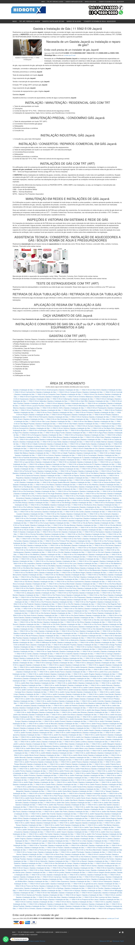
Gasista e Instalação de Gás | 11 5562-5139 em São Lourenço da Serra (86, 897)
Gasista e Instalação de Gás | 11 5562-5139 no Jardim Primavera (43, 777)
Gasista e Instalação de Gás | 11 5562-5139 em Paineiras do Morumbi (53, 466)
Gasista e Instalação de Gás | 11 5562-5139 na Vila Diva (77, 527)
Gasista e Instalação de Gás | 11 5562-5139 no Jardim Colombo (81, 701)
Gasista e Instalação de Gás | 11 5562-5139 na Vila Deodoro (35, 527)
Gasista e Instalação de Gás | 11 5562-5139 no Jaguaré (85, 665)
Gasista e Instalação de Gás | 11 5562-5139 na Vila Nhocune (35, 579)
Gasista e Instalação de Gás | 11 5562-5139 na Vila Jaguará (100, 559)
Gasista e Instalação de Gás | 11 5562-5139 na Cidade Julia (48, 446)
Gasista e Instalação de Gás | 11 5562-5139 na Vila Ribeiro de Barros (38, 606)
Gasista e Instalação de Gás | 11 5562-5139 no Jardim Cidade (57, 699)
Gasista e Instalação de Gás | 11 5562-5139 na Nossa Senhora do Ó (69, 464)
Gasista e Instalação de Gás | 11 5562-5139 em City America (82, 394)
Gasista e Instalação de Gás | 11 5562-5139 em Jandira (101, 895)
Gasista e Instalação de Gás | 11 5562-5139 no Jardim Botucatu (90, 685)
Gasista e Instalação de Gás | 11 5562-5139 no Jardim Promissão (90, 777)
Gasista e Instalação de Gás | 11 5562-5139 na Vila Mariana (101, 568)
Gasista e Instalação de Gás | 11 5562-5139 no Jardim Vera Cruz (90, 832)
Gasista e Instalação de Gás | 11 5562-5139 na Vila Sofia (40, 624)
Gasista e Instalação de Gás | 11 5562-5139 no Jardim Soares (45, 818)
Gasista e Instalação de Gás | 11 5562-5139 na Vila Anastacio (56, 491)
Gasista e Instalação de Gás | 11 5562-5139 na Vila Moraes (43, 575)
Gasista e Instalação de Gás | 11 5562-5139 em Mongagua (101, 890)
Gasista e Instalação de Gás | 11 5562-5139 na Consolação (76, 455)
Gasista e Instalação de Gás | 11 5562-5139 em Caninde (102, 392)
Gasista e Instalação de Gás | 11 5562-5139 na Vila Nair (59, 577)
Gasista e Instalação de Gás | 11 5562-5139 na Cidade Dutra (68, 444)
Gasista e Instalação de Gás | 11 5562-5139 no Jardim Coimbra (36, 701)
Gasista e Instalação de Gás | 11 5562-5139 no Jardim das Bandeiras (90, 708)
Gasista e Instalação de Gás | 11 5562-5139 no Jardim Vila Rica (64, 836)
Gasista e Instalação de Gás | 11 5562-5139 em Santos (77, 865)
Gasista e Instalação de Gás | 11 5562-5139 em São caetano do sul (96, 863)
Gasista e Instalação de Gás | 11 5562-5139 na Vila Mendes (43, 557)
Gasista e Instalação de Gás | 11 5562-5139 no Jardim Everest (43, 721)
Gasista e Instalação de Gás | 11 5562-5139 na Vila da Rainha (71, 523)
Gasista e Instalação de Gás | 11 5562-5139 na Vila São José (81, 620)
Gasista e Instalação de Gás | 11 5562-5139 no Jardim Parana (60, 762)
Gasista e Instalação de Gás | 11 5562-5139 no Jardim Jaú (41, 739)
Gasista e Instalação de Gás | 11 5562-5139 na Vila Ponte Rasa (89, 599)
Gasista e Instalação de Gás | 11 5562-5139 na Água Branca (69, 430)
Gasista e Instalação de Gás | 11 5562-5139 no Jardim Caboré (71, 687)
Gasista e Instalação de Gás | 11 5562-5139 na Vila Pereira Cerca (42, 595)
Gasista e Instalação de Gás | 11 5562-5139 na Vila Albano (33, 484)
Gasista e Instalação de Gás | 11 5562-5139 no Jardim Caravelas (42, 694)
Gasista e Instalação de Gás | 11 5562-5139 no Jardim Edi (80, 717)
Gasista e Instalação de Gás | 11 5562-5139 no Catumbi (52, 654)
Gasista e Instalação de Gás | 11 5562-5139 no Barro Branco (85, 638)
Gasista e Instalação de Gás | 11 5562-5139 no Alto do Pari (59, 635)
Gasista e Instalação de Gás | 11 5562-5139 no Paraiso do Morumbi (88, 847)
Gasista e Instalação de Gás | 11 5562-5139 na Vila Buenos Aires (73, 505)
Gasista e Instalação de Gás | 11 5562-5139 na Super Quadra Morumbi (44, 482)
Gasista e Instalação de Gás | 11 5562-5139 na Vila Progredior (74, 602)
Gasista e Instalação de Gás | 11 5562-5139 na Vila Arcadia (64, 496)
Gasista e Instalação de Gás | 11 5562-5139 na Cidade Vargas (99, 453)
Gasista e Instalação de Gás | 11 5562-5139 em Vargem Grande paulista (90, 872)
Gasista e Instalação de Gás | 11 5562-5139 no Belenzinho (58, 640)
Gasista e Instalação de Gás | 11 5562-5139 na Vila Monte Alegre (62, 572)
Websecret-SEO (105, 941)
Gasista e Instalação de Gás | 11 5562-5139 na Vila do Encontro (58, 530)
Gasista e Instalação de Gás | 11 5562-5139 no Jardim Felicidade (89, 721)
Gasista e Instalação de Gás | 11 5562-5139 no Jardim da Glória (64, 703)
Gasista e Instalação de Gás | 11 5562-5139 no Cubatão (45, 906)
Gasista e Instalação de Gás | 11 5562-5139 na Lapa (78, 460)
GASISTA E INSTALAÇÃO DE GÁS (74, 1)
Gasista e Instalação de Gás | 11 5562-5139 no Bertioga (43, 888)
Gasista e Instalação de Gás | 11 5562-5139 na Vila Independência (64, 554)
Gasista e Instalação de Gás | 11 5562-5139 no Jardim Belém (55, 683)
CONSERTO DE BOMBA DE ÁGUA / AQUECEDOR (111, 1)
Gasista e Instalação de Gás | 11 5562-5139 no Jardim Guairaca (59, 726)
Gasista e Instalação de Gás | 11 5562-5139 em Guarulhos (94, 868)
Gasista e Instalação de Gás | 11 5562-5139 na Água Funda (44, 432)
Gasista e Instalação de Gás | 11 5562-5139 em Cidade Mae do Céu (74, 448)
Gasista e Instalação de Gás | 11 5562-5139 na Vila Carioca (83, 509)
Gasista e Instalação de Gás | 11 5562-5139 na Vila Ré (54, 604)
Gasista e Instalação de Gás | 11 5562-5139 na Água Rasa (86, 432)
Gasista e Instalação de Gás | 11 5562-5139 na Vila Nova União (35, 586)
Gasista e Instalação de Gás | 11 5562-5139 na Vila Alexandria (56, 487)
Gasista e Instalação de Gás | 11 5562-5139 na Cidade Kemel (92, 446)
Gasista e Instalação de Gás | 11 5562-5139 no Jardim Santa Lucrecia (53, 789)
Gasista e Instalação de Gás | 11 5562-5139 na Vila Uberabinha (81, 629)
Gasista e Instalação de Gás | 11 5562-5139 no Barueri (68, 861)
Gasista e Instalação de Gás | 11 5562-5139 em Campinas (40, 877)
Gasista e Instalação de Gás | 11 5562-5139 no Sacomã (65, 793)
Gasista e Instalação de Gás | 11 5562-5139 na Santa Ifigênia (90, 478)
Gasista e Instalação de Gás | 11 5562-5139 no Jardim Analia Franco (41, 672)
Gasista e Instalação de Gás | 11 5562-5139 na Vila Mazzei (100, 507)
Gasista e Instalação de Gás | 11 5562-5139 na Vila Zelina (100, 631)
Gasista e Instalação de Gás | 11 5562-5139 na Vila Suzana (56, 626)
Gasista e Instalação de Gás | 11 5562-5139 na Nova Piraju (43, 854)
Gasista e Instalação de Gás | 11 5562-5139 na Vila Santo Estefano (61, 615)
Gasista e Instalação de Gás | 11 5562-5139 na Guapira (39, 460)
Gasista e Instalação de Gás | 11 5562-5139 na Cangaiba (59, 439)
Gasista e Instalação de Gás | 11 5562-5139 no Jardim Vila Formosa (77, 834)
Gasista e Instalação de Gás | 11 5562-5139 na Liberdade (56, 462)
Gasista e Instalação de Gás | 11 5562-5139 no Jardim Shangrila (64, 816)
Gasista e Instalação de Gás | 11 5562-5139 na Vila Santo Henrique (49, 617)
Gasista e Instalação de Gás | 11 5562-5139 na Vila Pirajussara (63, 597)
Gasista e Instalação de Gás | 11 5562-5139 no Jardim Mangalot (91, 744)
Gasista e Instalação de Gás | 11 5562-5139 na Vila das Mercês (99, 525)
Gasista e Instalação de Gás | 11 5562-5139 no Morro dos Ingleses (48, 843)
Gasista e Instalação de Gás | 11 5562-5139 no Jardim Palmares (74, 760)
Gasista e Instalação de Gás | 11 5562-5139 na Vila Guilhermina (59, 550)
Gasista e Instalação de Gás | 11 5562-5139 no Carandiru (80, 651)
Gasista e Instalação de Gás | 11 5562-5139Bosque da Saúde (34, 642)
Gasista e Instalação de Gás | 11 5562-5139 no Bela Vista (83, 437)
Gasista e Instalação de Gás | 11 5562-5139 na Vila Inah (84, 552)
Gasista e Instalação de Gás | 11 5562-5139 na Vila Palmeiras (99, 588)
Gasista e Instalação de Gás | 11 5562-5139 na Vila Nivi (77, 579)
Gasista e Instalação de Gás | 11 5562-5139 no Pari (82, 796)
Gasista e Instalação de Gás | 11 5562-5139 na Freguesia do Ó (61, 457)
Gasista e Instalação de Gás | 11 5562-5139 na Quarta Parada (34, 473)
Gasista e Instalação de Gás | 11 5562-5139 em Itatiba (55, 908)
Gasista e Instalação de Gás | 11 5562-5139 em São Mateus (72, 421)
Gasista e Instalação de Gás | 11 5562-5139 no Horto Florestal (84, 658)
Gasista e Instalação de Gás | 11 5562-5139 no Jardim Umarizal (57, 829)
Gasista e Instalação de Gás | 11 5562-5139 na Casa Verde (40, 442)
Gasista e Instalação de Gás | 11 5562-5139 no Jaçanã (45, 665)
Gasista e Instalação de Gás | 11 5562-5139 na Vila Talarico (100, 626)
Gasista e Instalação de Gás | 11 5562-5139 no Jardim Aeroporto (64, 667)
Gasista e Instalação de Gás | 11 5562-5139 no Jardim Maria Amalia (76, 746)
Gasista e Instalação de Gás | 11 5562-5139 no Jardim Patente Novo (96, 764)
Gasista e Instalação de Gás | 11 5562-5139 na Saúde (71, 480)
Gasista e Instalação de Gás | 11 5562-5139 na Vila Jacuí (58, 559)
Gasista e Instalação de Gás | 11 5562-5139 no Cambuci (73, 647)
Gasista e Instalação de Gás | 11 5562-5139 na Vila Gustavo (83, 532)
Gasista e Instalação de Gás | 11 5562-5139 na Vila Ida (44, 552)
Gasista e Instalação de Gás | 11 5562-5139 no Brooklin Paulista (53, 645)
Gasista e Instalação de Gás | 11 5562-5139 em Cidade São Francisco (62, 451)
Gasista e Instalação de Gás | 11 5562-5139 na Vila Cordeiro (46, 520)
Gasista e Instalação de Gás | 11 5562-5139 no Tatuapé (91, 791)
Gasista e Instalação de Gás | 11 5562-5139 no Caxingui (93, 654)
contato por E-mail (69, 55)
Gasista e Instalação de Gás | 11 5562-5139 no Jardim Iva (63, 737)
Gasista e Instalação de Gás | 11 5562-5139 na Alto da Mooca (78, 633)
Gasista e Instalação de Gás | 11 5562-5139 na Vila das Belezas (53, 525)
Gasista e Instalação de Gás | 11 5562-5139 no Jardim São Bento (54, 800)
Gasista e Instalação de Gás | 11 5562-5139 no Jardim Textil (43, 825)
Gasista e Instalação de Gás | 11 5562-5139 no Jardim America (47, 669)
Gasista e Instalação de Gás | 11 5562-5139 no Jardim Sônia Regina (92, 818)
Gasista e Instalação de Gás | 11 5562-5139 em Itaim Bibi (67, 401)
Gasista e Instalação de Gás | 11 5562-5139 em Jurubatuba (85, 403)
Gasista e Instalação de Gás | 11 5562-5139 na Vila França (73, 543)
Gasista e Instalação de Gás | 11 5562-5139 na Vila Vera (58, 631)
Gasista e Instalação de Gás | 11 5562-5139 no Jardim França (79, 723)
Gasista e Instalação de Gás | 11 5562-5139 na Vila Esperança (82, 536)
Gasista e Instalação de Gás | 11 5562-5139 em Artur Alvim (80, 390)
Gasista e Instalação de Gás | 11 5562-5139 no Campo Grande (52, 649)
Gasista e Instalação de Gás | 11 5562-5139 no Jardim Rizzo (100, 782)
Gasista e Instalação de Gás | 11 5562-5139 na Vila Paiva (56, 588)
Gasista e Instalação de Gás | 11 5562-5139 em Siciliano (33, 426)
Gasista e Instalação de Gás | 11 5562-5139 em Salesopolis (91, 881)
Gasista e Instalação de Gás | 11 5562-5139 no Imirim (101, 660)
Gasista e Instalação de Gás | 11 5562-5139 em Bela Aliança (40, 437)
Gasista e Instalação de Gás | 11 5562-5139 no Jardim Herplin (72, 730)
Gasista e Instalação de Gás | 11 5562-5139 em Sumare (73, 426)
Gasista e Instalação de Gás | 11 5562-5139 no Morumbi (68, 845)
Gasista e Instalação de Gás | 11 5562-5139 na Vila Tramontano (35, 629)
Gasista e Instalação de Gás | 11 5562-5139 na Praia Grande (51, 868)
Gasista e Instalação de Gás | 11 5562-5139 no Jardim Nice (47, 757)
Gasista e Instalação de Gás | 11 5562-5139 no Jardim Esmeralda (59, 719)
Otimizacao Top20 (118, 941)
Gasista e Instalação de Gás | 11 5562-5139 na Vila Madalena (99, 563)
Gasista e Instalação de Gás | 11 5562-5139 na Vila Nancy (101, 577)
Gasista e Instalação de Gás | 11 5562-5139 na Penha (78, 469)
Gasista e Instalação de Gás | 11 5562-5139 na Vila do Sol (40, 532)
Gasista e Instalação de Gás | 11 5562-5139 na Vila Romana (85, 606)
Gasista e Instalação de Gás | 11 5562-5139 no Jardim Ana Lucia (88, 672)
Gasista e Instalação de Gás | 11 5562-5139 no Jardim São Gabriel (88, 805)
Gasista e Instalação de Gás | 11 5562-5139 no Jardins (93, 838)
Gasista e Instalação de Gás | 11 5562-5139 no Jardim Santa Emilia (62, 787)
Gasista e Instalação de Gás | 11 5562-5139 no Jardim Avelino (91, 678)
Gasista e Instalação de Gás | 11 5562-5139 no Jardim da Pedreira (54, 705)
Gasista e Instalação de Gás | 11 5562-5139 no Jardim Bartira (72, 681)
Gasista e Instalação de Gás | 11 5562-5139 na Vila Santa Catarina (42, 611)
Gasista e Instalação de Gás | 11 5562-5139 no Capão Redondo (36, 651)
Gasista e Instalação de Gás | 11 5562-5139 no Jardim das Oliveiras (63, 712)
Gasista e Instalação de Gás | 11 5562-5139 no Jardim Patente (49, 764)
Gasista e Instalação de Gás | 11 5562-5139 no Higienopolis (40, 658)
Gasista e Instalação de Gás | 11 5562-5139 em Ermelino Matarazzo (69, 396)
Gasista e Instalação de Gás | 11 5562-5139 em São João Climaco (92, 419)
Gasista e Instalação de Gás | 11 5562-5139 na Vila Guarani (76, 547)
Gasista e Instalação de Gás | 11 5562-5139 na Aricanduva (62, 435)
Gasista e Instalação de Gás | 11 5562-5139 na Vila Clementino (75, 516)
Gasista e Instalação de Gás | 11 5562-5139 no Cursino (67, 656)
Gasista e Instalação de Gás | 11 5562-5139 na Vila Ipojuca (86, 557)
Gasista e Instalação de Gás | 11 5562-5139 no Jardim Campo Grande (51, 692)
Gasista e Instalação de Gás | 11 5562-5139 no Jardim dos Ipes (99, 714)
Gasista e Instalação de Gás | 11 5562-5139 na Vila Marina (78, 473)
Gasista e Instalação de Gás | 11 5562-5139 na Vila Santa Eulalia (90, 611)
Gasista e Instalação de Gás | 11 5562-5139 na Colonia (34, 455)
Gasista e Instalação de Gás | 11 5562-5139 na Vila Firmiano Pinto (46, 541)
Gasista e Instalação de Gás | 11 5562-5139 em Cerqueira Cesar (37, 394)
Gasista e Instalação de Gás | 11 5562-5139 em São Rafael (56, 424)
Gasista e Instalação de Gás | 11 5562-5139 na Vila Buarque (93, 502)
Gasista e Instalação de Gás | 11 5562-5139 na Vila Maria (76, 566)
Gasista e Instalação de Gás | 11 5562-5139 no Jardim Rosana (79, 784)
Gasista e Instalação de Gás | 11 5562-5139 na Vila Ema (64, 534)
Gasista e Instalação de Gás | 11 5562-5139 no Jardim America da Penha (96, 669)
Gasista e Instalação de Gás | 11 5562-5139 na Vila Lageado (77, 561)
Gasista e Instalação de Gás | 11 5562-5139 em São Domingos (46, 419)
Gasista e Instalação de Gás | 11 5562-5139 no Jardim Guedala (91, 728)
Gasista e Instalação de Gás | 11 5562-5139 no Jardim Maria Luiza (64, 748)
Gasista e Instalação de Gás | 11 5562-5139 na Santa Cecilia (45, 478)
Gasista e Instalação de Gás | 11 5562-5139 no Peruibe (84, 888)
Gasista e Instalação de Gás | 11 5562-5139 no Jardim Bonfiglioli (44, 685)
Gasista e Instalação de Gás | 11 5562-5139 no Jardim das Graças (76, 710)
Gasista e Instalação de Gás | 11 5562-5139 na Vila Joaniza (34, 561)
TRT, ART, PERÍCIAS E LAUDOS (55, 1)
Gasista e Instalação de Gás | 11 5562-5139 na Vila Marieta (100, 466)
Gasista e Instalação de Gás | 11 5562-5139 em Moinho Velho (41, 408)
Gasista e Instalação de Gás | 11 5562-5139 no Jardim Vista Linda (50, 838)
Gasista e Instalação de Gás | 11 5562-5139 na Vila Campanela (56, 507)
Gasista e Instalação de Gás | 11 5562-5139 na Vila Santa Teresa (74, 613)
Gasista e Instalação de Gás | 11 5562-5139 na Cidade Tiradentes (52, 453)
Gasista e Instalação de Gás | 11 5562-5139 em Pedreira (61, 410)
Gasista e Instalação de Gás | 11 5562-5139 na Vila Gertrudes (49, 545)
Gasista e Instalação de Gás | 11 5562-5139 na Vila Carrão (63, 511)
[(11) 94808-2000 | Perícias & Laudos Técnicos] (28, 10)
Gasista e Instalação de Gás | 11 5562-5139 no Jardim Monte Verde (63, 755)
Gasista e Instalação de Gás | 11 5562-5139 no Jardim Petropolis (75, 773)
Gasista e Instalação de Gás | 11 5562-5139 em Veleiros (49, 428)
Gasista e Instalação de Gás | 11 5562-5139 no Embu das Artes (38, 897)
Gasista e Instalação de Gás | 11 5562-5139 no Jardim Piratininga (60, 775)
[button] (6, 939)
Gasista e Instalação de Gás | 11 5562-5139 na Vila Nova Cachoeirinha (59, 581)
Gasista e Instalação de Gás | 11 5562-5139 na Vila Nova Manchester (50, 584)
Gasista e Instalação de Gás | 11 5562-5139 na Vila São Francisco (97, 617)
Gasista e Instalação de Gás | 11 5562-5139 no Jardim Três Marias (88, 825)
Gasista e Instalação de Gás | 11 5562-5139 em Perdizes (102, 410)
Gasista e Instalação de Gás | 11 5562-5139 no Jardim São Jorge (75, 807)
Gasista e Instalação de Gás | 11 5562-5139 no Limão (67, 841)
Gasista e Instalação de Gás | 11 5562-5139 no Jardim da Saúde (42, 708)
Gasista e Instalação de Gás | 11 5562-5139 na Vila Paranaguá (35, 590)
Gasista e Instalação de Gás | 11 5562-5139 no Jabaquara (73, 662)
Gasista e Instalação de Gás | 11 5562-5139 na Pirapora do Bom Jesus (73, 899)
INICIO (43, 1)
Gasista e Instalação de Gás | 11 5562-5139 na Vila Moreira (86, 575)
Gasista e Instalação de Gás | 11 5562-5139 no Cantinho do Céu (97, 649)
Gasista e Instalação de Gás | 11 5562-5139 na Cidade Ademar (84, 442)
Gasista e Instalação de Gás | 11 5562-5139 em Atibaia (58, 886)
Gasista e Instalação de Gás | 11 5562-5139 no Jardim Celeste (76, 696)
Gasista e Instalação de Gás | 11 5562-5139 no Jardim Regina (75, 780)
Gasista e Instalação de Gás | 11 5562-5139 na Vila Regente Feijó (97, 604)
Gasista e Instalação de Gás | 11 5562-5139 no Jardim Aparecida (58, 676)
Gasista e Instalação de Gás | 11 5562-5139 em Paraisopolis (85, 408)
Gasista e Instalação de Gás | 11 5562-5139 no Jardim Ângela (72, 674)
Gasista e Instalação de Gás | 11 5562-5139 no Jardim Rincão (55, 782)
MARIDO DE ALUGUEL (90, 1)
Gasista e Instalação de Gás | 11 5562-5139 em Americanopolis (35, 390)
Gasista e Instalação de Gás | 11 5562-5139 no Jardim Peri (95, 771)
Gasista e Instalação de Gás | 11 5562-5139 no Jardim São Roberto (92, 811)
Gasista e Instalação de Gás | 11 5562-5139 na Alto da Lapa (34, 633)
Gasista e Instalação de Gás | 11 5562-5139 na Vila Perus (86, 595)
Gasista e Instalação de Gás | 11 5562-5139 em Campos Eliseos (59, 392)
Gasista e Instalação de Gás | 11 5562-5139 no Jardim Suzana (75, 820)
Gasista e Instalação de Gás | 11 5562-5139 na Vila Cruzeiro (90, 520)
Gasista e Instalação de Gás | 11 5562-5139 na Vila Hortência (69, 856)
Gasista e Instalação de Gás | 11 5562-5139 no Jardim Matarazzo (46, 678)
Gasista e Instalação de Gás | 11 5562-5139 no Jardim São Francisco (39, 805)
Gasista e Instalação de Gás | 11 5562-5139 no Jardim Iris (40, 735)
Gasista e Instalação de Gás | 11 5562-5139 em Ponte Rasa (99, 471)
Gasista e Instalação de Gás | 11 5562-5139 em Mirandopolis (66, 405)
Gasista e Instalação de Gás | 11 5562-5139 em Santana (68, 417)
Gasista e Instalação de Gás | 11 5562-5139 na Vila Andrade (101, 491)
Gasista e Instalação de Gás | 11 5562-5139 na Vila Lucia (56, 563)
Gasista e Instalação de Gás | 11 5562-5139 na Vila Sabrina (62, 608)
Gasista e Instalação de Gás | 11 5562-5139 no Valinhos (66, 875)
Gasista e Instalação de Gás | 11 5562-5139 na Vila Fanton (61, 539)
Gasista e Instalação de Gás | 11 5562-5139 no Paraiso (43, 847)
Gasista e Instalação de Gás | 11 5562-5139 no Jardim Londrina (64, 741)
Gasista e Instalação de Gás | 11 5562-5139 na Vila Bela (70, 500)
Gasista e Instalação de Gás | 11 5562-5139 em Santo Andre (36, 865)
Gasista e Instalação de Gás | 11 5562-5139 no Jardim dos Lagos (36, 717)
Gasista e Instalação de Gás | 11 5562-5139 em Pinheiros (73, 412)
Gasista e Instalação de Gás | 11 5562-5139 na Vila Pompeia (44, 599)
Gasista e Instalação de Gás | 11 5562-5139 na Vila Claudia (44, 514)
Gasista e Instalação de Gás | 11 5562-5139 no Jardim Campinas (58, 690)
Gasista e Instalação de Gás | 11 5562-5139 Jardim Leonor (84, 739)
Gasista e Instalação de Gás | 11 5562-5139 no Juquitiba (92, 902)
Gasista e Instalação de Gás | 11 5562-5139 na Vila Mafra (35, 566)
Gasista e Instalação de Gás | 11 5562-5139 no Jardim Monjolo (74, 753)
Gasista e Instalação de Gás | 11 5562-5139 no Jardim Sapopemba (79, 814)
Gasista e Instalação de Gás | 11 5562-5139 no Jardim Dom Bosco (52, 714)
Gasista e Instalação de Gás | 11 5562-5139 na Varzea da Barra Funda (95, 482)
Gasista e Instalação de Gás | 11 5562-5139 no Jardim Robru (34, 784)
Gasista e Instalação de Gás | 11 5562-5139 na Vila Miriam (34, 570)
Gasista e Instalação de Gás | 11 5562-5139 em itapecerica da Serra (66, 879)
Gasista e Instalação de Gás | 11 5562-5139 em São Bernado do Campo (46, 863)
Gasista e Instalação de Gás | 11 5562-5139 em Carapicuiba (80, 892)
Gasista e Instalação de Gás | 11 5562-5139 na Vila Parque (79, 590)
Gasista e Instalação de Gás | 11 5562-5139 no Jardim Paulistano (81, 766)
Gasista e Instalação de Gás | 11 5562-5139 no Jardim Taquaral (59, 823)
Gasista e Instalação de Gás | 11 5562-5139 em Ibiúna (52, 902)
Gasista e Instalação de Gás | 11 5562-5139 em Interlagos (93, 399)
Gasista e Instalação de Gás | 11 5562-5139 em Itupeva (85, 906)
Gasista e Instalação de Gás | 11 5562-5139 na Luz (95, 462)
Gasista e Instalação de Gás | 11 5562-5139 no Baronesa (43, 638)
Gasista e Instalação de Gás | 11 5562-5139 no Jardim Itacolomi (84, 735)
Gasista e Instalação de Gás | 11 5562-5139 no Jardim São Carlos (46, 802)
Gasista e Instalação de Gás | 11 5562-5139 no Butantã (33, 647)
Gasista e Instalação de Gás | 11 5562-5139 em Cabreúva (67, 904)
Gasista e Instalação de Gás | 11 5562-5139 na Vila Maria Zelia (92, 428)
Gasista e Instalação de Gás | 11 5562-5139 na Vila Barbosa (90, 498)
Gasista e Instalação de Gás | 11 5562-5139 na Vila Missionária (78, 570)
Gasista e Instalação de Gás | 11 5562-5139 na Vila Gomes (92, 545)
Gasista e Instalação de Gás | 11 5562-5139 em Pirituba (91, 414)
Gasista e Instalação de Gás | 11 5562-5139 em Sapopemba (99, 424)
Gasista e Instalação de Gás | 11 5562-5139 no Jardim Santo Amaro (66, 798)
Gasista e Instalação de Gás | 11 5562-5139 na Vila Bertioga (49, 502)
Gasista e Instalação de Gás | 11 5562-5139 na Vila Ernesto (38, 536)
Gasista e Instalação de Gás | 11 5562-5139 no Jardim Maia (47, 744)
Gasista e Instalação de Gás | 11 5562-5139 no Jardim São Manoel (59, 809)
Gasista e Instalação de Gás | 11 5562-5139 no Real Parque (42, 796)
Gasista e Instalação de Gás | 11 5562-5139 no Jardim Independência (57, 732)
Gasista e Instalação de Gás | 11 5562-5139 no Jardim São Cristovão (95, 802)
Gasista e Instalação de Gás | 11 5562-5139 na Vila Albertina (77, 484)
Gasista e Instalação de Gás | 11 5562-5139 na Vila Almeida (100, 487)
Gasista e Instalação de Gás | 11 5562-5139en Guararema (48, 881)
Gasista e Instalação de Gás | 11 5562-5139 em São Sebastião (36, 892)
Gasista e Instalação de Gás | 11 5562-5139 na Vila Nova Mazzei (98, 584)
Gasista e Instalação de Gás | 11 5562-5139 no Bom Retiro (100, 640)
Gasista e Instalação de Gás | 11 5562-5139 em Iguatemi (61, 660)
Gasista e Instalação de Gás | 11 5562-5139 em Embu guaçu (83, 877)
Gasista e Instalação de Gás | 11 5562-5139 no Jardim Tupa (72, 827)
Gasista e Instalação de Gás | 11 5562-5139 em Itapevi (62, 895)
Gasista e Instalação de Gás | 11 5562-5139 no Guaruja (60, 890)
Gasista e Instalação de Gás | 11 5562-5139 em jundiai (45, 872)
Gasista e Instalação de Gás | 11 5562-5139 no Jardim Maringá (46, 750)
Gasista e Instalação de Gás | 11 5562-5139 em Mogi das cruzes (67, 870)
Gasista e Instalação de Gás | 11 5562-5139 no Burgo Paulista (99, 645)
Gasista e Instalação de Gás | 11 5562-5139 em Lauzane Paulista (88, 854)
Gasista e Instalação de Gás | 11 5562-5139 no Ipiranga (32, 662)
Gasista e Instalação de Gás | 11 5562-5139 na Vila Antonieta (84, 493)
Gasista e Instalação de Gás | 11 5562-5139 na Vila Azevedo (46, 498)
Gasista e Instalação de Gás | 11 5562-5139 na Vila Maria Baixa (56, 568)
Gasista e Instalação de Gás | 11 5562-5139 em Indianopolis (51, 399)
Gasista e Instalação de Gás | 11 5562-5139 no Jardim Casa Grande (90, 694)
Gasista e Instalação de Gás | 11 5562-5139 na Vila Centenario (89, 514)
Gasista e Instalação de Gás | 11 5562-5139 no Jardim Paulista (35, 766)
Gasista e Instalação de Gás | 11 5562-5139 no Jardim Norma (91, 757)
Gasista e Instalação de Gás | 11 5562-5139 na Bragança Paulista (98, 908)
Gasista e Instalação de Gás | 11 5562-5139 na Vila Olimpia (80, 586)
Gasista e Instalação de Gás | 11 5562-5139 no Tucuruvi (92, 843)
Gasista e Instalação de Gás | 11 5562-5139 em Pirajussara (50, 414)
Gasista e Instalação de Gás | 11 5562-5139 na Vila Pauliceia (56, 593)
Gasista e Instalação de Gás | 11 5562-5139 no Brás (75, 642)
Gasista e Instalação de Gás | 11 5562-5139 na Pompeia (57, 471)
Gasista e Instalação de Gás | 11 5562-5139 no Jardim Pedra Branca (66, 769)
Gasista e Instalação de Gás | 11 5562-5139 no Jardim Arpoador (49, 859)
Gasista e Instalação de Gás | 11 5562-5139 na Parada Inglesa (36, 469)
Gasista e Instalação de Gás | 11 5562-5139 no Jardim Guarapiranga (44, 728)
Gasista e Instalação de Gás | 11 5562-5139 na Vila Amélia (77, 489)
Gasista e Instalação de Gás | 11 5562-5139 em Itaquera (43, 403)
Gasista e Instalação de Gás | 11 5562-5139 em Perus (32, 412)
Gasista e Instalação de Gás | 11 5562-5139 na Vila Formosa (92, 541)
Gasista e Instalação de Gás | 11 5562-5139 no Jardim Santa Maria (47, 791)
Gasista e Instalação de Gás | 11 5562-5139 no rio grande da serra (74, 884)
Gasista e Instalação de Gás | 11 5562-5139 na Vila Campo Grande (37, 509)
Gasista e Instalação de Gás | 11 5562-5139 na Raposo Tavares (62, 475)
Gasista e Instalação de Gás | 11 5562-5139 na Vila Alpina (34, 489)
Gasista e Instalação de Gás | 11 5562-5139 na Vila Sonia (81, 624)
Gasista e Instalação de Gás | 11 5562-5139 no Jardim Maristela (91, 750)
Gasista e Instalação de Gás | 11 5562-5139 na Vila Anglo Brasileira (38, 493)
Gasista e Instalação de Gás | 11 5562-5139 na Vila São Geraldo (36, 620)
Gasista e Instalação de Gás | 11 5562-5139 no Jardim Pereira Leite (49, 771)
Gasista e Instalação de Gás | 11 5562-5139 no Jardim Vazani (44, 832)
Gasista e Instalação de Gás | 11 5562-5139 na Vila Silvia (63, 622)
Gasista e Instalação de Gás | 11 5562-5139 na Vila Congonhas (60, 518)
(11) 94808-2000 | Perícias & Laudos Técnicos (30, 941)
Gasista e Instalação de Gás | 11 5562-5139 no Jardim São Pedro (44, 811)
